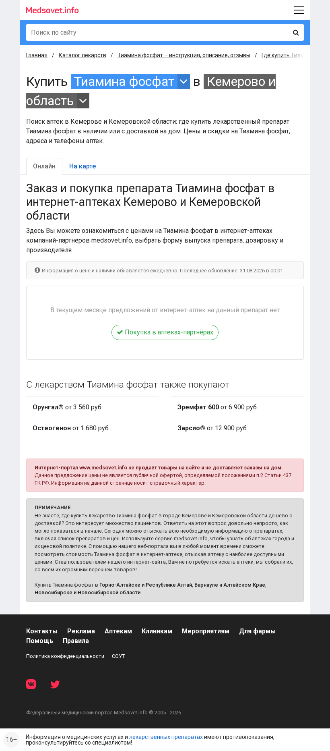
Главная (36, 55)
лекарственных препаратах (166, 737)
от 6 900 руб (217, 407)
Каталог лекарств (82, 55)
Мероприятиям (205, 631)
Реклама (81, 631)
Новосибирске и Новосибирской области (87, 592)
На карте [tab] (82, 166)
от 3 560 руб (67, 407)
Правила (76, 641)
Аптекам (118, 631)
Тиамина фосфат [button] (124, 81)
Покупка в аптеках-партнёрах (168, 332)
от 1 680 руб (71, 428)
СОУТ (118, 656)
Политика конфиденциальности (65, 656)
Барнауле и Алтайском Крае (229, 585)
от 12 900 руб (212, 428)
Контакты (42, 631)
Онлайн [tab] (44, 166)
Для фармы (257, 631)
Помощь (39, 641)
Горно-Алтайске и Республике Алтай (145, 585)
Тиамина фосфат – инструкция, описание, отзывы (184, 55)
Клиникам (157, 631)
